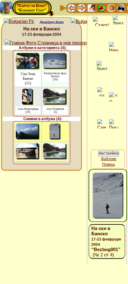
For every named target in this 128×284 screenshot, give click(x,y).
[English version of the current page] (18, 22)
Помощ (108, 164)
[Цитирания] (101, 7)
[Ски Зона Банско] (28, 56)
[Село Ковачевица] (28, 91)
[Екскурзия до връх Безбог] (55, 56)
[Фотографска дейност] (121, 7)
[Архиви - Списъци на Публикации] (91, 7)
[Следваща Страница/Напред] (81, 7)
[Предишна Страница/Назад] (71, 7)
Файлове (109, 159)
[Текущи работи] (111, 7)
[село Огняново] (55, 91)
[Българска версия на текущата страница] (86, 22)
